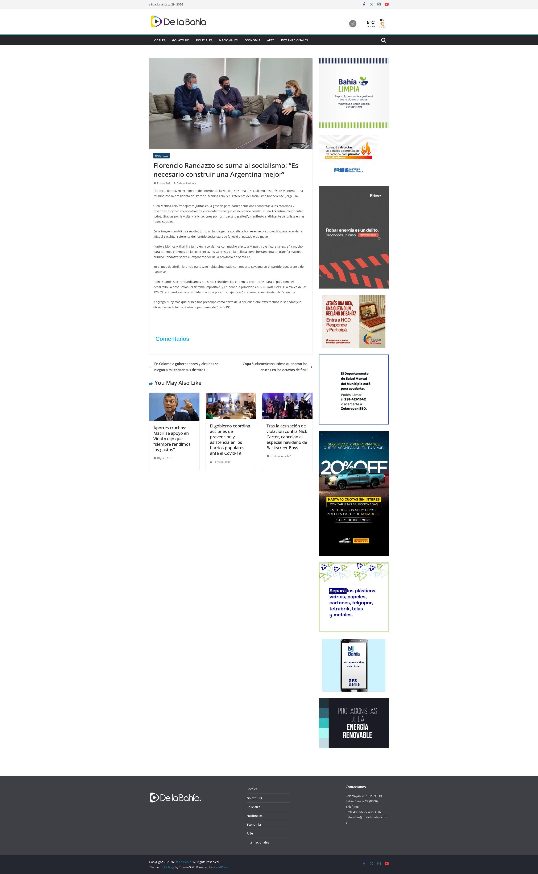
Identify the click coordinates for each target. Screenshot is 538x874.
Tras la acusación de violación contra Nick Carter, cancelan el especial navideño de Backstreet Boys (286, 437)
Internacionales (294, 40)
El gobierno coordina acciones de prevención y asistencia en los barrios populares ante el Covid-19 (230, 439)
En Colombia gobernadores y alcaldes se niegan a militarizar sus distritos (186, 366)
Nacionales (228, 40)
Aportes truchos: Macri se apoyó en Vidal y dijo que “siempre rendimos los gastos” (172, 438)
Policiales (204, 40)
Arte (270, 40)
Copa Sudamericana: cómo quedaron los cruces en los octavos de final (275, 366)
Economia (252, 40)
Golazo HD (180, 40)
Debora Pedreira (186, 183)
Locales (159, 40)
